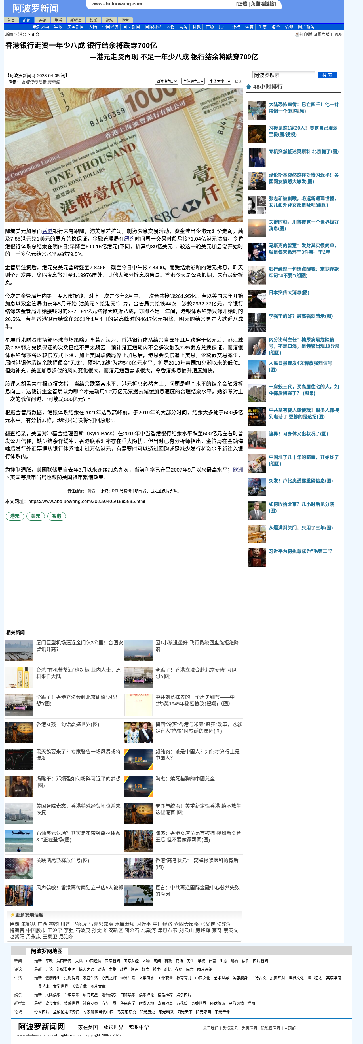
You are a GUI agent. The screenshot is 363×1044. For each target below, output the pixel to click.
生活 (58, 20)
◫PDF (337, 34)
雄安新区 (113, 930)
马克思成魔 (100, 924)
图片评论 (204, 969)
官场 (210, 26)
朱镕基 (28, 924)
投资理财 (277, 978)
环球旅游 (217, 1003)
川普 (65, 924)
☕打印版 (303, 34)
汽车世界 (109, 1003)
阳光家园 (203, 1012)
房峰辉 (202, 930)
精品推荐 (165, 995)
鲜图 (251, 1003)
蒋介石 (132, 930)
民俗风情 (236, 1003)
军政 (58, 26)
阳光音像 (222, 1012)
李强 (69, 930)
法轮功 (224, 924)
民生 (223, 26)
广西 (42, 924)
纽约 (129, 239)
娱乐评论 (146, 995)
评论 (43, 20)
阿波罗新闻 (36, 8)
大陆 (93, 26)
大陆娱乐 (53, 995)
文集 (112, 969)
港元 (15, 516)
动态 (101, 969)
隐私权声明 (270, 1028)
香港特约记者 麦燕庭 (41, 82)
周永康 (33, 936)
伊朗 (15, 924)
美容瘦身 (240, 978)
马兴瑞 (79, 924)
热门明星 (90, 995)
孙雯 (97, 930)
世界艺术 (42, 986)
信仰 (289, 26)
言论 (49, 969)
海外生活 (128, 978)
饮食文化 (53, 1003)
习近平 (143, 924)
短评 (134, 969)
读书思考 (315, 978)
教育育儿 (184, 978)
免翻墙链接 (263, 3)
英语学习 (333, 978)
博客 (125, 20)
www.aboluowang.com (117, 3)
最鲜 (38, 1003)
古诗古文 (259, 978)
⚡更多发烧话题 (27, 915)
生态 (263, 26)
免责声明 (249, 1028)
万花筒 (182, 1003)
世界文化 (296, 978)
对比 (168, 969)
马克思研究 (126, 1012)
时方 (92, 491)
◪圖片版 (321, 34)
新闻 (27, 20)
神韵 (54, 924)
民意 (190, 969)
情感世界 (71, 1003)
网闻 (184, 26)
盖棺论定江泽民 (66, 1012)
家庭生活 (90, 978)
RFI (115, 491)
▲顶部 (290, 1028)
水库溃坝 (125, 924)
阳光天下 (185, 1012)
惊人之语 (86, 969)
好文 (145, 969)
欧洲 (238, 470)
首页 (11, 20)
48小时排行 (268, 87)
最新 (41, 26)
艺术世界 (221, 978)
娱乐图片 (184, 995)
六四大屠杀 (186, 924)
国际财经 (153, 26)
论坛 (109, 20)
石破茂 (82, 930)
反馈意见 (230, 1028)
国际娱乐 (128, 995)
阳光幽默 (166, 1012)
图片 (306, 26)
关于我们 (210, 1028)
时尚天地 (146, 1003)
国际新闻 (131, 26)
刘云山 (186, 930)
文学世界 (60, 986)
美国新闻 (75, 26)
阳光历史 (147, 1012)
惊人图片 (42, 1012)
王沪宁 (54, 930)
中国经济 (110, 26)
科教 (197, 26)
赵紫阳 (17, 936)
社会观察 (90, 1003)
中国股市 (36, 930)
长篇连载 (79, 986)
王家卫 (50, 936)
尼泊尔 (66, 936)
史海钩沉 (71, 978)
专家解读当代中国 (98, 1012)
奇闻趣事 (165, 1003)
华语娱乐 (71, 995)
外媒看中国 (66, 969)
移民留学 (128, 1003)
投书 (157, 969)
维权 (236, 26)
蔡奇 (217, 930)
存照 (179, 969)
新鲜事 (76, 20)
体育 (249, 26)
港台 (276, 26)
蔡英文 (231, 930)
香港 (47, 231)
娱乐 (94, 20)
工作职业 (165, 978)
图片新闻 (260, 961)
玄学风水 (146, 978)
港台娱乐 (109, 995)
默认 (238, 81)
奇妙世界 (198, 1003)
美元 (35, 516)
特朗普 (17, 930)
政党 (123, 969)
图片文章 (98, 986)
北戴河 (148, 930)
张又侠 (208, 924)
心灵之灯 (109, 978)
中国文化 (202, 978)
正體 (242, 3)
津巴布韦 (168, 930)
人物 (170, 26)
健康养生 (53, 978)
